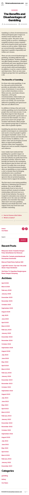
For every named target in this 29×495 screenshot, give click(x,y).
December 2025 (7, 297)
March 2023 (6, 412)
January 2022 (6, 462)
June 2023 (5, 401)
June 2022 (5, 444)
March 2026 (6, 286)
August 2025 (6, 312)
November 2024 (7, 340)
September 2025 (7, 308)
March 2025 (6, 326)
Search (3, 237)
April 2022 (5, 451)
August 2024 (6, 351)
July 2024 (5, 355)
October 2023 (6, 387)
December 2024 (7, 337)
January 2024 (6, 376)
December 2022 (7, 423)
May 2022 (5, 448)
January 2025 (6, 333)
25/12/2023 (24, 24)
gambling (5, 476)
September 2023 (7, 390)
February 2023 (6, 416)
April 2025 (5, 322)
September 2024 (7, 347)
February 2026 (6, 290)
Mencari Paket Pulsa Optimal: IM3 (12, 262)
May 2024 (5, 362)
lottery (4, 479)
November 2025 (7, 301)
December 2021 (7, 466)
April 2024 (5, 365)
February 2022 (6, 459)
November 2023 (7, 383)
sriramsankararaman (11, 24)
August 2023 (6, 394)
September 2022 (7, 434)
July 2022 (5, 441)
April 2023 (5, 408)
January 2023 (6, 419)
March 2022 (6, 455)
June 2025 (5, 319)
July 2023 (5, 398)
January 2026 (6, 294)
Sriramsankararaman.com (14, 3)
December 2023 (7, 380)
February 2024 (6, 373)
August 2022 (6, 437)
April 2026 (5, 283)
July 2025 (5, 315)
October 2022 (6, 430)
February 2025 (6, 329)
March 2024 (6, 369)
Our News (14, 10)
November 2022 (7, 426)
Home (3, 228)
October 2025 (6, 304)
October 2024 (6, 344)
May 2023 (5, 405)
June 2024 (5, 358)
